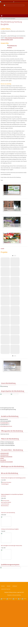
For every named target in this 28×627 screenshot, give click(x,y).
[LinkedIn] (24, 599)
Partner (3, 586)
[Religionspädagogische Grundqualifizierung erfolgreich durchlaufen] (6, 505)
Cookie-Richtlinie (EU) (5, 589)
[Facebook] (3, 599)
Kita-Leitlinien (3, 460)
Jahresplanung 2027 (4, 455)
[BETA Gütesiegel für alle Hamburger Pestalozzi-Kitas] (6, 554)
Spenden (8, 586)
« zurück (2, 248)
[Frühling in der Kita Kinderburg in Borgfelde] (6, 538)
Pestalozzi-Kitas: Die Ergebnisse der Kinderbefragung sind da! (13, 477)
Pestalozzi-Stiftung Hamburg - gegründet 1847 (14, 592)
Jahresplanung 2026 (4, 453)
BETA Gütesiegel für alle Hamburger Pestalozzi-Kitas (11, 545)
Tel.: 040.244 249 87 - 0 (4, 422)
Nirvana (14, 595)
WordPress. (19, 595)
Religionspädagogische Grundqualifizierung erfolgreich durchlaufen (12, 495)
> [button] (22, 9)
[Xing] (19, 599)
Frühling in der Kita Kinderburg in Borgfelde (10, 529)
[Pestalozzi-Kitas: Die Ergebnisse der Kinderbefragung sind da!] (6, 486)
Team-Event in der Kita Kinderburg (8, 512)
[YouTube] (15, 599)
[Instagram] (9, 599)
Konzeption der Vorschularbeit (6, 461)
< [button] (5, 9)
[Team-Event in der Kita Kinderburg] (6, 521)
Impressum (14, 586)
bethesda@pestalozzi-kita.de (6, 426)
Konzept (2, 458)
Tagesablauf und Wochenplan (6, 456)
